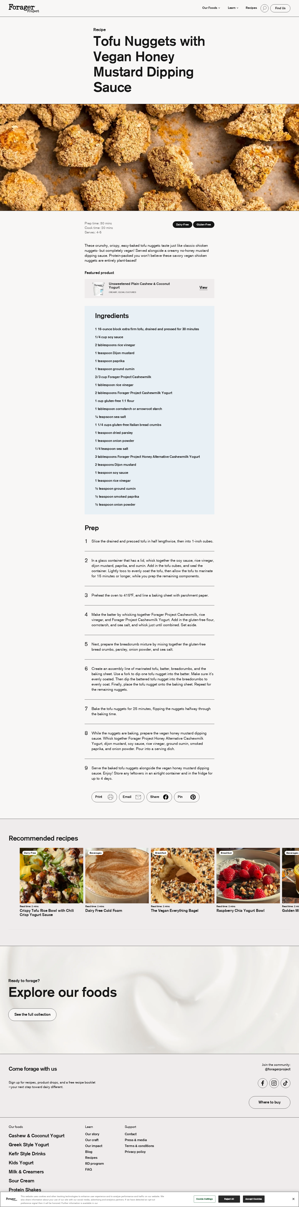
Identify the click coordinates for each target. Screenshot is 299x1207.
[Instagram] (274, 1083)
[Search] (264, 8)
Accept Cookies (253, 1199)
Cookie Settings (204, 1199)
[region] (149, 1199)
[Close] (293, 1199)
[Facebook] (263, 1083)
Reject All (229, 1199)
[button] (264, 8)
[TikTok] (285, 1083)
